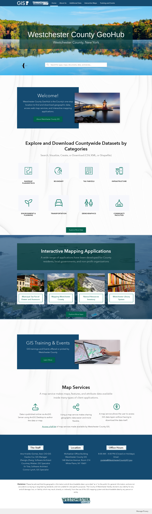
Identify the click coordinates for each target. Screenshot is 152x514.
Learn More (48, 360)
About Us (62, 3)
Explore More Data (76, 230)
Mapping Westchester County (60, 298)
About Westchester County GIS (48, 119)
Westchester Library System (121, 298)
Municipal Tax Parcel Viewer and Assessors (30, 298)
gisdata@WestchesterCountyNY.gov (116, 460)
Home (54, 3)
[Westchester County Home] (76, 500)
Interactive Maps (90, 3)
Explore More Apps (76, 314)
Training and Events (107, 3)
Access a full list (49, 426)
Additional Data (75, 3)
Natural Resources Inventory (91, 298)
